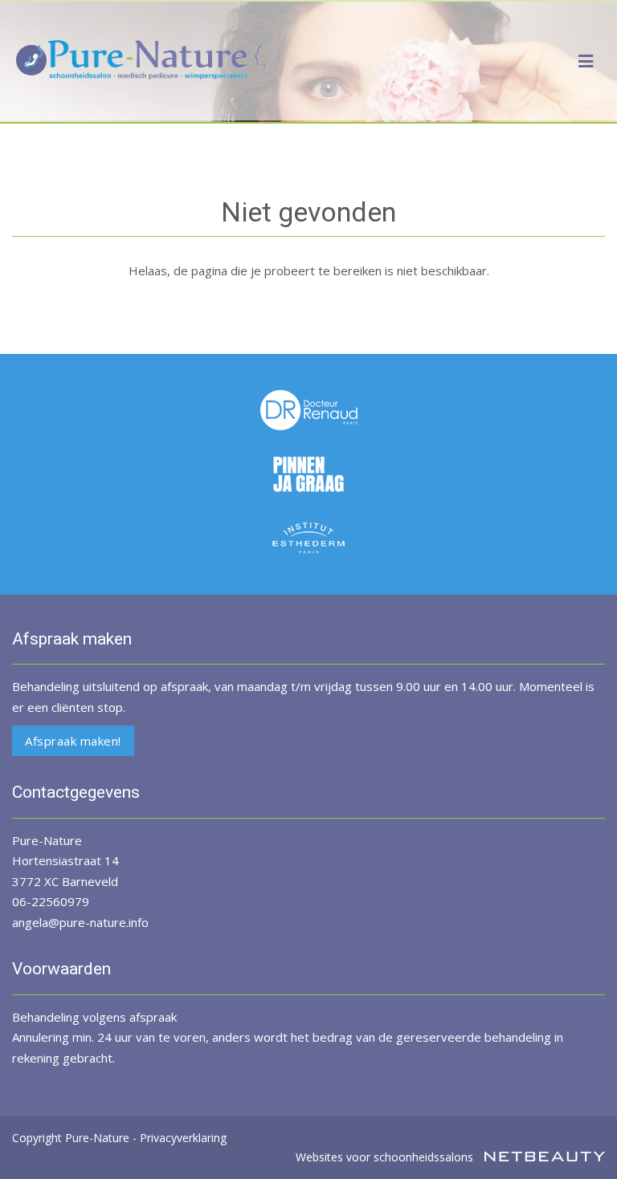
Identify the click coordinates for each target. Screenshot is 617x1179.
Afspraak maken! (73, 741)
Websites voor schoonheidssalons (386, 1157)
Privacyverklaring (183, 1137)
